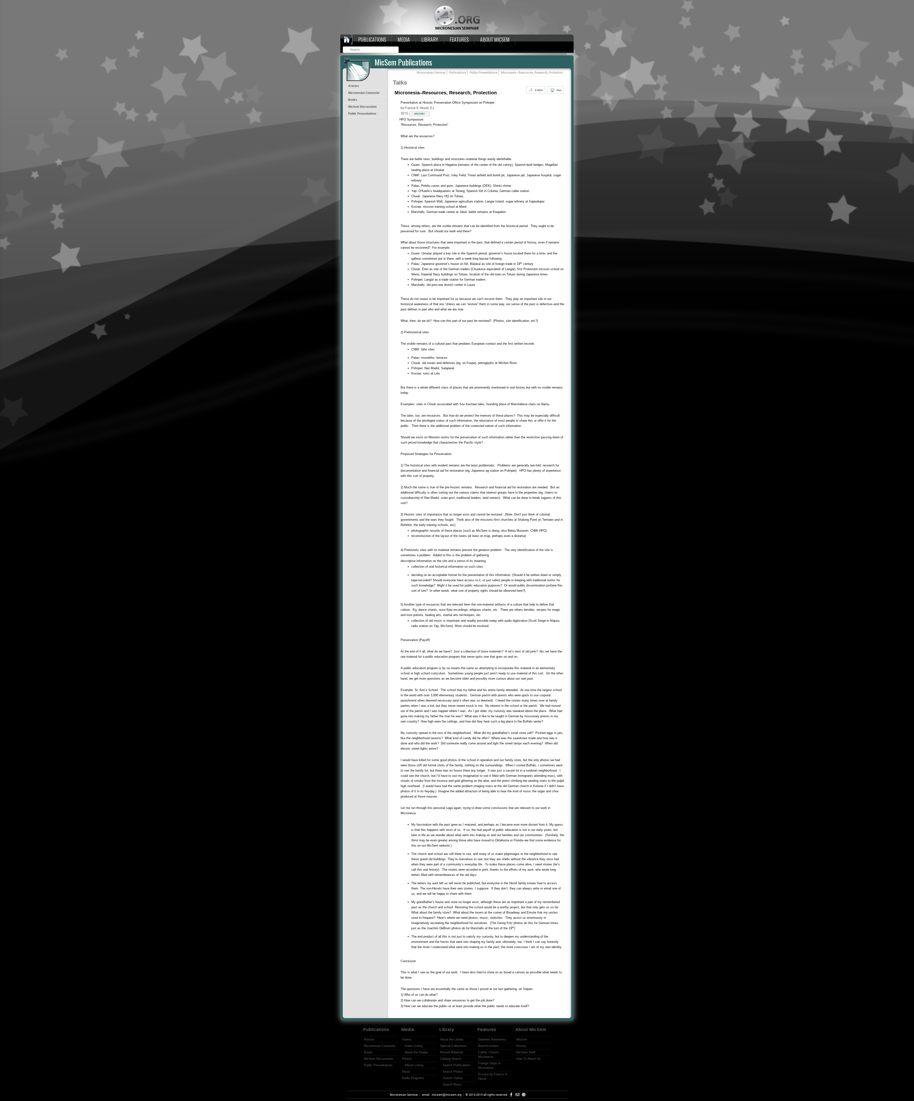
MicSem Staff (525, 1052)
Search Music (452, 1084)
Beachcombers (488, 1046)
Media (403, 39)
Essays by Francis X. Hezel (493, 1076)
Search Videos (453, 1078)
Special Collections (453, 1046)
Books (352, 99)
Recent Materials (451, 1052)
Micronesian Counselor (364, 93)
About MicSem (531, 1029)
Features (459, 39)
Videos (407, 1039)
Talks (400, 82)
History (521, 1046)
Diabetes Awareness (492, 1039)
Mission (521, 1039)
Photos (407, 1059)
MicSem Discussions (362, 106)
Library (429, 39)
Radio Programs (413, 1078)
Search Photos (453, 1071)
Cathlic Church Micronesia (488, 1054)
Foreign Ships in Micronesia (489, 1065)
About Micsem (495, 39)
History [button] (419, 113)
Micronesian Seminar (404, 1094)
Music (406, 1071)
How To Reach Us (528, 1059)
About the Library (452, 1039)
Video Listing (413, 1046)
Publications (372, 39)
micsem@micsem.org (447, 1094)
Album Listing (414, 1065)
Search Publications (456, 1065)
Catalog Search (450, 1059)
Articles (353, 86)
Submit (395, 50)
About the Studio (416, 1052)
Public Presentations (362, 113)
